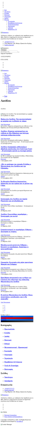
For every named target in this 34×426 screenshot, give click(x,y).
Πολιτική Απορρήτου (10, 415)
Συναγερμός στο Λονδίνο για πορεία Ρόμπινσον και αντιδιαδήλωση (14, 200)
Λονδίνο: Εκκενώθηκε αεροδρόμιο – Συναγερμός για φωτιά (14, 215)
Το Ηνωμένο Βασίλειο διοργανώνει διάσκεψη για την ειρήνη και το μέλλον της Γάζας (17, 183)
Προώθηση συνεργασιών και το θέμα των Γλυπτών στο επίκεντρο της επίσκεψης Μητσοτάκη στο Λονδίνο (16, 279)
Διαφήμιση (8, 381)
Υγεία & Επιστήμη (13, 24)
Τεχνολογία (11, 21)
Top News (7, 11)
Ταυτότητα (8, 377)
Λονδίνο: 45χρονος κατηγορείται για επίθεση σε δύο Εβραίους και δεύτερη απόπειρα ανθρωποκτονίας (15, 133)
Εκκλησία (8, 351)
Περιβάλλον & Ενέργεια (15, 23)
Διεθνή (6, 18)
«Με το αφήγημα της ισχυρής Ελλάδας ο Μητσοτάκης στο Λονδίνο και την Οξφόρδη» (16, 166)
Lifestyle (10, 28)
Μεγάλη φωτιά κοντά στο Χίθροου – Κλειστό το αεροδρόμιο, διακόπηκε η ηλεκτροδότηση (14, 247)
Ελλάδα (6, 13)
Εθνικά (7, 344)
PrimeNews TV (12, 29)
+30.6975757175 (9, 42)
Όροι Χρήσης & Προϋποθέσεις (13, 416)
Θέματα (6, 20)
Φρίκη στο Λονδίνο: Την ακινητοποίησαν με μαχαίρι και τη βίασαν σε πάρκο (16, 120)
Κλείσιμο (3, 50)
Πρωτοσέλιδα (9, 329)
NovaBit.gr (19, 421)
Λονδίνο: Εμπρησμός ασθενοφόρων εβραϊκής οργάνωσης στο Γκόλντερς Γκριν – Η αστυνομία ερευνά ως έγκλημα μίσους (16, 149)
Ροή (5, 10)
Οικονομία (7, 16)
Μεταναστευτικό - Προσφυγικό (15, 347)
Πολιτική (7, 15)
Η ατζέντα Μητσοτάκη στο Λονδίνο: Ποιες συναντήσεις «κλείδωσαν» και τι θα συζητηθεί (17, 297)
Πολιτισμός (11, 26)
